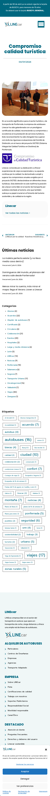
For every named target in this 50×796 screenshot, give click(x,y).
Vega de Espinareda (13, 556)
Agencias (12, 663)
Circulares (12, 329)
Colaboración (13, 333)
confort (34, 469)
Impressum (43, 792)
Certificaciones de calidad (20, 692)
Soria (39, 528)
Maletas (36, 493)
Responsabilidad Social (18, 706)
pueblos (10, 520)
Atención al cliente (16, 730)
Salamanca (12, 369)
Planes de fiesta (11, 507)
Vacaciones (10, 548)
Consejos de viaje (12, 475)
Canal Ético (13, 715)
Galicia (8, 493)
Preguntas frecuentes (17, 734)
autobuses (18, 439)
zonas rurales (15, 569)
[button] (46, 749)
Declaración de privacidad (24, 792)
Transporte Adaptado (17, 668)
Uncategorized (14, 383)
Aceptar (25, 771)
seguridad (30, 520)
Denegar (25, 778)
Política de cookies (7, 792)
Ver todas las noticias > (17, 213)
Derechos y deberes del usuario (22, 739)
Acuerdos (11, 315)
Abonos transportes (28, 418)
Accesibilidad (10, 425)
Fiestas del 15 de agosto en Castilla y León (20, 487)
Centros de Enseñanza (18, 654)
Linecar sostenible (16, 744)
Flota (10, 687)
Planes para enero (12, 514)
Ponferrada (12, 365)
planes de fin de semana (32, 507)
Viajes (10, 392)
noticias (34, 500)
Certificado (12, 324)
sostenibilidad (13, 534)
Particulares (13, 649)
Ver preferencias (25, 786)
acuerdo (30, 424)
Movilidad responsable (18, 711)
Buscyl (25, 448)
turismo (10, 542)
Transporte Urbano (15, 378)
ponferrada (34, 513)
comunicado (31, 462)
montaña (13, 500)
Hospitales (12, 342)
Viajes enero (27, 562)
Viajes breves (10, 562)
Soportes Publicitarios (18, 701)
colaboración (12, 461)
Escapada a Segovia (33, 475)
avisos (40, 440)
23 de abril (9, 418)
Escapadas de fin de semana (15, 481)
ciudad (29, 454)
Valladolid (11, 387)
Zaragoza (11, 396)
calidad (9, 455)
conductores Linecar (13, 469)
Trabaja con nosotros (17, 696)
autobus (11, 432)
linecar (22, 493)
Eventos (10, 338)
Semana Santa (10, 528)
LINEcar (10, 356)
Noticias (11, 360)
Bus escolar (39, 448)
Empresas (12, 658)
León (9, 351)
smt (26, 528)
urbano (27, 542)
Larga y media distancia (18, 347)
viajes (36, 555)
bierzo (10, 447)
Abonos (10, 311)
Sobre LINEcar (14, 682)
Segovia (11, 374)
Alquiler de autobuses (17, 320)
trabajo (32, 534)
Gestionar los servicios (25, 764)
